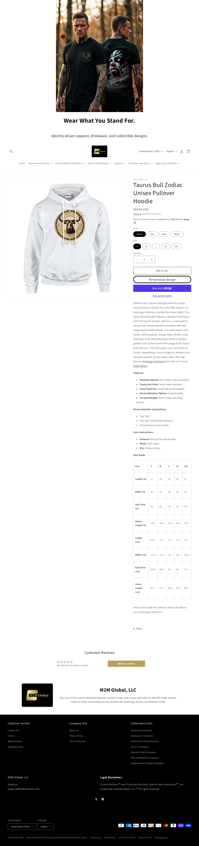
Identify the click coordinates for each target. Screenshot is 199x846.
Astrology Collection (153, 361)
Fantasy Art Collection (142, 736)
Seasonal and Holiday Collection (147, 763)
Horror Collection (140, 746)
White (140, 234)
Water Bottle (140, 366)
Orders (11, 736)
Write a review (126, 663)
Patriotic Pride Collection (143, 752)
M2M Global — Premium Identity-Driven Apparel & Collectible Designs (42, 838)
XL (165, 246)
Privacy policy (96, 837)
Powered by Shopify (79, 838)
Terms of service (145, 837)
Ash (152, 234)
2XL (176, 246)
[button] (11, 151)
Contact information (127, 837)
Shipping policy (161, 837)
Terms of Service (77, 741)
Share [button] (139, 628)
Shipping (137, 214)
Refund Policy (15, 741)
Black (177, 234)
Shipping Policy (15, 746)
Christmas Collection (141, 730)
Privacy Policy (76, 736)
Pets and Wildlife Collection (145, 757)
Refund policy (110, 837)
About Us (74, 730)
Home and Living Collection (145, 741)
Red (164, 234)
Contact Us (13, 730)
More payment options (162, 296)
